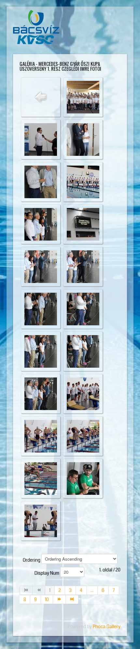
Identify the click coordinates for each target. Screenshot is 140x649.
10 (47, 599)
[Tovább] (59, 599)
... (92, 590)
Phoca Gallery (106, 626)
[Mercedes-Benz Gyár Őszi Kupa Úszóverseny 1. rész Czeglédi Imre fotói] (83, 97)
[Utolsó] (72, 599)
